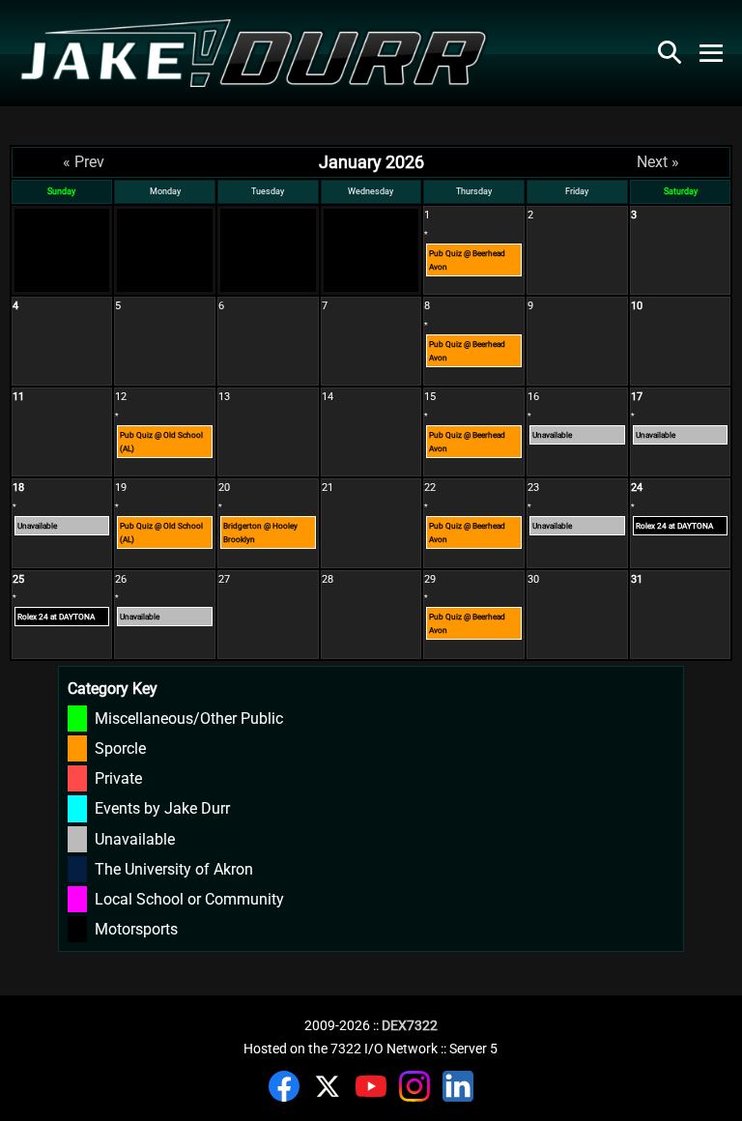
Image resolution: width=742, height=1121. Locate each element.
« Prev (83, 162)
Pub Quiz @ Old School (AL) (161, 441)
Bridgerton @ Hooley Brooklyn (260, 532)
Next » (658, 162)
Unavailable (552, 435)
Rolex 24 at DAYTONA (674, 526)
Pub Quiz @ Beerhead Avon (467, 260)
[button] (669, 52)
